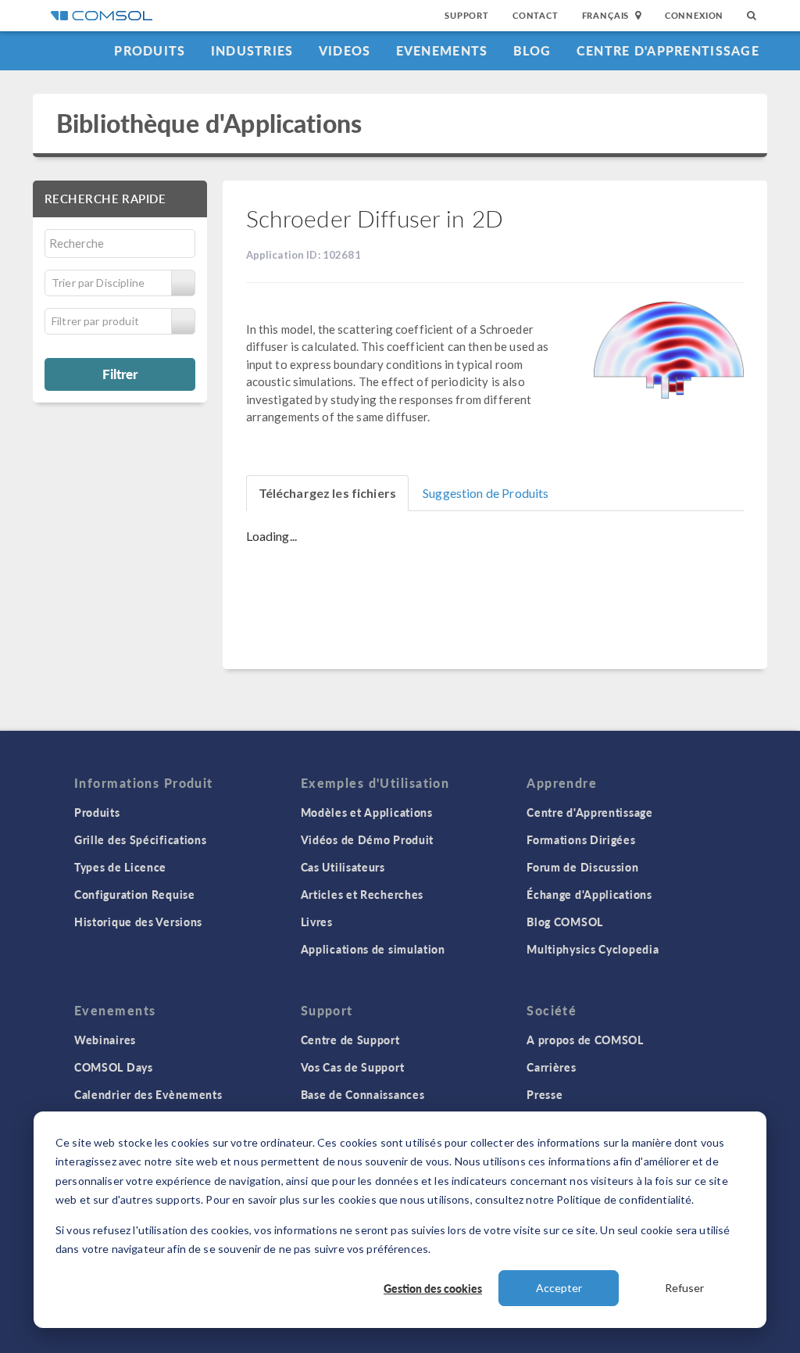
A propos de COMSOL (585, 1039)
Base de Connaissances (363, 1094)
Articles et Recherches (362, 894)
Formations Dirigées (581, 839)
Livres (317, 921)
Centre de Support (350, 1039)
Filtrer (120, 373)
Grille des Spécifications (140, 839)
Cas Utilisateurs (343, 867)
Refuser (684, 1287)
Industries (252, 50)
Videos (345, 50)
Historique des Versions (138, 921)
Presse (544, 1094)
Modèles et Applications (367, 812)
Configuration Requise (134, 894)
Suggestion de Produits (485, 492)
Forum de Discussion (582, 867)
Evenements (442, 50)
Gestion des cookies (433, 1288)
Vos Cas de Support (353, 1067)
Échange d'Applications (589, 894)
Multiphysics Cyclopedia (593, 949)
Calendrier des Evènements (148, 1094)
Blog (532, 50)
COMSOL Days (113, 1067)
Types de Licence (120, 867)
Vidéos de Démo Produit (367, 839)
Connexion (694, 15)
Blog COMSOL (565, 921)
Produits (149, 50)
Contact (535, 15)
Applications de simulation (373, 949)
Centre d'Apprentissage (668, 50)
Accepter (559, 1287)
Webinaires (105, 1039)
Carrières (551, 1067)
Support (467, 15)
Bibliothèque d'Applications (209, 123)
